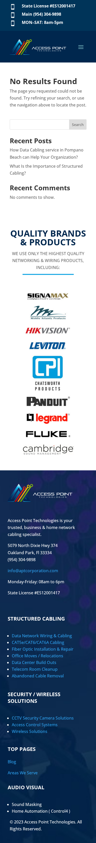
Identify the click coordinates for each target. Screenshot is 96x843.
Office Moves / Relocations (37, 656)
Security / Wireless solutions (34, 697)
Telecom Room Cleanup (35, 669)
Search (78, 124)
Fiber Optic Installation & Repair (42, 649)
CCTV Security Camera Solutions (43, 718)
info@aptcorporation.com (33, 570)
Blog (12, 762)
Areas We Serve (23, 773)
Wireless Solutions (29, 731)
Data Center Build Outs (34, 662)
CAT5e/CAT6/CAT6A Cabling (38, 642)
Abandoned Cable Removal (38, 676)
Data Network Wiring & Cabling (42, 636)
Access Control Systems (35, 725)
